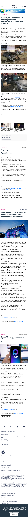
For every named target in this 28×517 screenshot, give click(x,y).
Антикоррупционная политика (7, 495)
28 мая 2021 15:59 (24, 147)
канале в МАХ (8, 108)
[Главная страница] (14, 6)
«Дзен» (15, 321)
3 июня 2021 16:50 (23, 14)
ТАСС (11, 369)
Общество (3, 209)
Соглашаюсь (14, 514)
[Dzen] (17, 426)
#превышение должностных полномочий (11, 195)
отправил (15, 101)
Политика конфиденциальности (7, 503)
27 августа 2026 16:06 (23, 334)
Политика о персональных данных (8, 493)
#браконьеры (5, 197)
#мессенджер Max (6, 416)
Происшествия (4, 14)
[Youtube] (24, 426)
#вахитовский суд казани (7, 113)
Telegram (20, 321)
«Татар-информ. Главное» (7, 317)
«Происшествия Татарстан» (17, 106)
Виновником (16, 99)
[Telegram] (10, 427)
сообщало (17, 96)
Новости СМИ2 (6, 137)
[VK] (3, 427)
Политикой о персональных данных (13, 510)
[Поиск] (2, 6)
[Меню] (25, 6)
